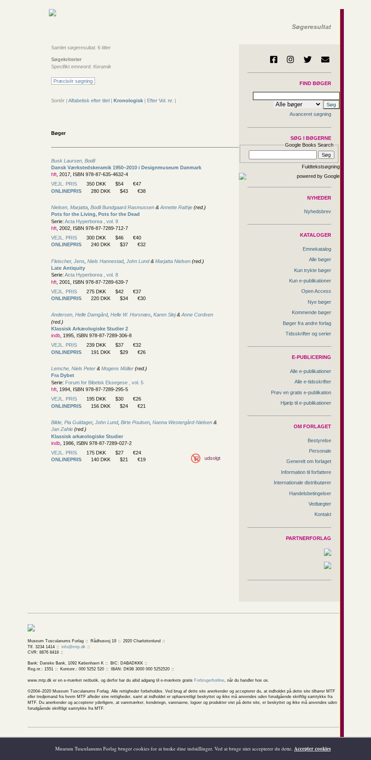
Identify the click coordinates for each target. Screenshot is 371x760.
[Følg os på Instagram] (290, 59)
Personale (320, 451)
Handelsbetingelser (310, 493)
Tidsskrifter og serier (308, 333)
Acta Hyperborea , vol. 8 (91, 274)
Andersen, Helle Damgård (79, 314)
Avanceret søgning (310, 114)
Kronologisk (128, 100)
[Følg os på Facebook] (273, 59)
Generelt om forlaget (308, 461)
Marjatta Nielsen (172, 261)
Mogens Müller (117, 368)
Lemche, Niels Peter (73, 368)
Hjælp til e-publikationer (306, 403)
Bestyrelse (319, 440)
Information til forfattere (306, 472)
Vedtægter (320, 504)
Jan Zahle (62, 429)
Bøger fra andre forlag (307, 323)
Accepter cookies (312, 748)
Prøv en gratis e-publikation (301, 392)
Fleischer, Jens (68, 261)
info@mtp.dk (74, 647)
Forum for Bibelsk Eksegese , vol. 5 (104, 382)
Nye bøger (319, 302)
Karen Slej (164, 314)
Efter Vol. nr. (160, 100)
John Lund (137, 261)
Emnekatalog (317, 249)
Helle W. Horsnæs (130, 314)
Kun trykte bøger (312, 270)
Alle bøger (320, 259)
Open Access (316, 291)
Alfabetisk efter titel (88, 100)
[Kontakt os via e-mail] (325, 59)
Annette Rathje (176, 207)
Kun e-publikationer (310, 280)
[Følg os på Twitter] (308, 59)
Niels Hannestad (105, 261)
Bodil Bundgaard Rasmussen (122, 207)
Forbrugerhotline (209, 680)
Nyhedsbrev (317, 211)
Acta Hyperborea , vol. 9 (91, 221)
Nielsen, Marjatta (69, 207)
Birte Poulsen (135, 422)
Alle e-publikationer (310, 371)
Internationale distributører (302, 482)
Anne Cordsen (197, 314)
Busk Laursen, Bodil (73, 160)
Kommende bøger (311, 312)
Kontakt (322, 514)
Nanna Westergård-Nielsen (182, 422)
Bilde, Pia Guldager (71, 422)
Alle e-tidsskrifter (313, 381)
